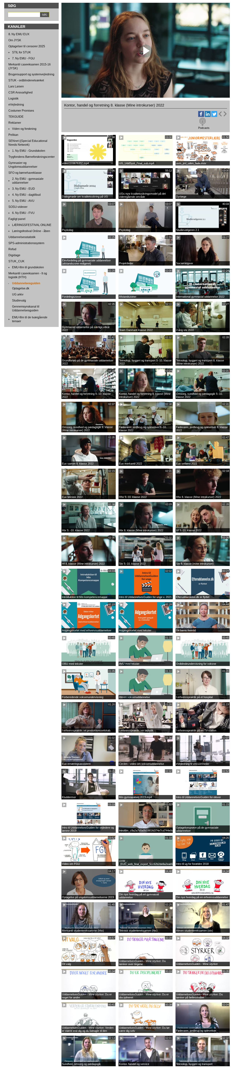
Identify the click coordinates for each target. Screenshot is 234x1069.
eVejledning (16, 104)
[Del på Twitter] (214, 115)
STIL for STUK (21, 52)
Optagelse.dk (20, 288)
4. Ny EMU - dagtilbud (26, 194)
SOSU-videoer (17, 206)
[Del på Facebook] (201, 115)
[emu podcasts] (202, 121)
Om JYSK (14, 40)
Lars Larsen (16, 86)
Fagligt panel (16, 218)
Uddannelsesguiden (26, 283)
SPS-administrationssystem (26, 243)
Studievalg (19, 300)
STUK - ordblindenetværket (26, 80)
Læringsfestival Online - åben (31, 231)
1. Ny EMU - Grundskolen (28, 150)
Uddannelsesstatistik (21, 237)
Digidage (14, 255)
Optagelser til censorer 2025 (26, 46)
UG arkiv (17, 294)
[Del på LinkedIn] (208, 115)
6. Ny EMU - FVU (23, 212)
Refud (12, 249)
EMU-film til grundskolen (28, 267)
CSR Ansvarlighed (20, 92)
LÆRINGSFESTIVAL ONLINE (31, 225)
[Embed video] (222, 114)
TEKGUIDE (16, 116)
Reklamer (14, 122)
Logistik (13, 98)
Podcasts (204, 127)
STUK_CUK (16, 261)
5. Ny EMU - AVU (23, 200)
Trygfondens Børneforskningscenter (31, 156)
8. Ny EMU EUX (18, 34)
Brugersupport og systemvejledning (31, 74)
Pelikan (13, 134)
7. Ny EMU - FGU (23, 58)
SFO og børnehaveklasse (25, 172)
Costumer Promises (21, 110)
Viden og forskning (24, 128)
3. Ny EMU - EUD (23, 188)
